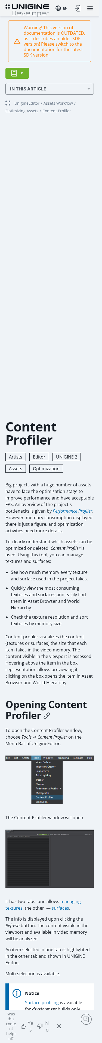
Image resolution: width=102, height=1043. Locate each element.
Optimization (46, 469)
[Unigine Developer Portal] (27, 9)
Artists (15, 457)
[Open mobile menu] (90, 8)
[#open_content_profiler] (47, 715)
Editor (39, 457)
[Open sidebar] (17, 73)
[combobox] (61, 8)
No (47, 1026)
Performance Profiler (72, 511)
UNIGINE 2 (66, 457)
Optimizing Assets (21, 110)
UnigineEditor (26, 103)
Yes (30, 1026)
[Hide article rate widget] (59, 1026)
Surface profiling (42, 1003)
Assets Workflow (58, 103)
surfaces (60, 908)
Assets (15, 469)
